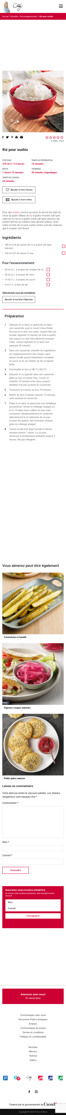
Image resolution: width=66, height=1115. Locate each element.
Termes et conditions (33, 1032)
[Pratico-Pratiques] (5, 1078)
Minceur (33, 1051)
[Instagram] (36, 1091)
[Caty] (29, 1078)
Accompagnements (28, 16)
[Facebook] (29, 1091)
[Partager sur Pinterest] (12, 137)
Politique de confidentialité (33, 1036)
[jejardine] (61, 1078)
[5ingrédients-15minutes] (17, 1078)
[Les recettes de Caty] (7, 6)
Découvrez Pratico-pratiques (33, 1019)
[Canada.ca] (50, 1104)
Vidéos (33, 1060)
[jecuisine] (40, 1078)
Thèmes (33, 1055)
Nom (5, 842)
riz (31, 215)
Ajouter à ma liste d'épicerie (19, 299)
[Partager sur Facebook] (3, 137)
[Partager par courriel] (21, 137)
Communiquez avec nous (33, 1015)
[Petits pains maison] (33, 744)
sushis (16, 212)
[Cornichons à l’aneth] (33, 603)
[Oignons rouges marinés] (33, 674)
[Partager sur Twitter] (7, 137)
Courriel (7, 855)
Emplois (33, 1023)
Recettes (14, 16)
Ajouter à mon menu (21, 199)
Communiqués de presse (33, 1028)
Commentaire (10, 802)
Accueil (5, 16)
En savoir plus (33, 996)
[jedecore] (50, 1078)
